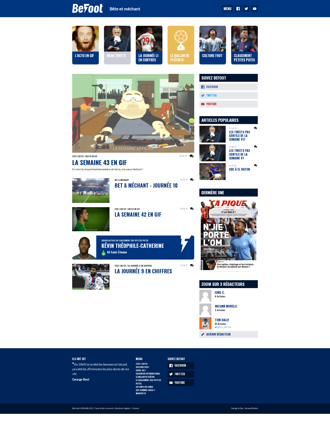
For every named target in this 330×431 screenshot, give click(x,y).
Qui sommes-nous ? (145, 390)
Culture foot (142, 367)
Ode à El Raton (239, 169)
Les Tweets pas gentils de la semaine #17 (239, 136)
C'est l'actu (78, 156)
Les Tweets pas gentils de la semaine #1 (239, 154)
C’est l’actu (141, 363)
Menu (227, 8)
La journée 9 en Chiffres (143, 271)
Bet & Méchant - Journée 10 (146, 185)
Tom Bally (222, 320)
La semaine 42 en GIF (138, 214)
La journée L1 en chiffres (140, 265)
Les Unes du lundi (144, 386)
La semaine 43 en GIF (99, 162)
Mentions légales (122, 408)
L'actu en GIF (91, 156)
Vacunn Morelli (226, 306)
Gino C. (220, 292)
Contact (135, 408)
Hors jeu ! (141, 370)
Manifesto (141, 393)
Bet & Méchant (122, 179)
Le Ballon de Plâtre (145, 376)
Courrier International (148, 373)
